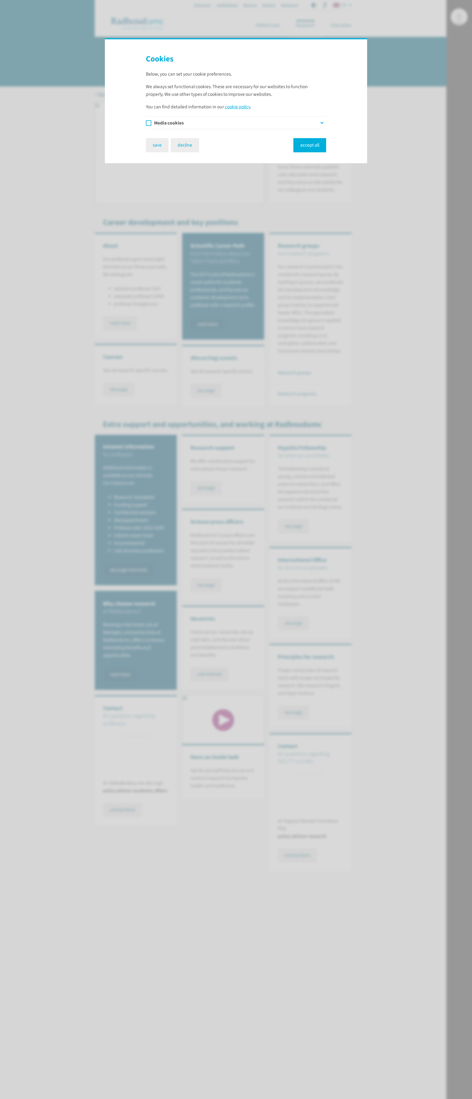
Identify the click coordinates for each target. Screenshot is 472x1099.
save (157, 145)
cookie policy (237, 106)
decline (185, 145)
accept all (309, 145)
